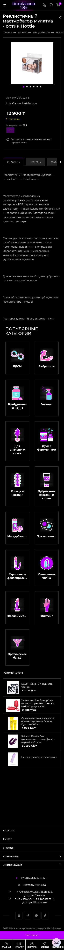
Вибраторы (47, 366)
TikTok (45, 915)
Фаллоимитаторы (17, 616)
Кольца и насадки (17, 493)
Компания (11, 856)
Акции (7, 839)
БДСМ (17, 366)
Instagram (19, 915)
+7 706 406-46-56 (33, 878)
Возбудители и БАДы (17, 406)
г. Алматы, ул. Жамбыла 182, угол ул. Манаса (35, 893)
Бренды (8, 847)
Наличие (35, 162)
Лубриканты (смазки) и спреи (46, 495)
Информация (13, 865)
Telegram (27, 915)
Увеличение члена (46, 576)
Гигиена (46, 404)
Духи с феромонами (46, 447)
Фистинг (46, 616)
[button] (23, 87)
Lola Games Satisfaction (21, 103)
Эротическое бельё (17, 656)
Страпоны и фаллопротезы (17, 576)
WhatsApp (36, 915)
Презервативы (47, 536)
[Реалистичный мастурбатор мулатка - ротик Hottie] (32, 63)
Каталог (9, 830)
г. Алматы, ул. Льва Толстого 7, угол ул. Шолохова (34, 900)
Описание (13, 162)
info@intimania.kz (34, 884)
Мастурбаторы (17, 536)
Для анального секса (17, 449)
